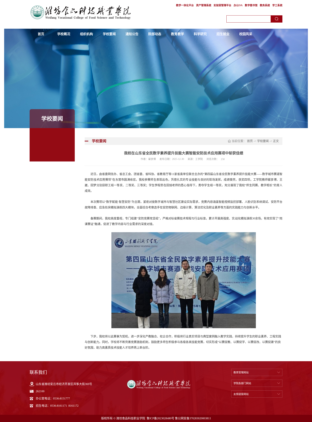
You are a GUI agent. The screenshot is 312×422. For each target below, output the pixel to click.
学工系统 (277, 5)
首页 (41, 34)
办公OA (238, 5)
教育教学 (177, 34)
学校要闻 (109, 34)
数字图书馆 (251, 5)
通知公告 (131, 34)
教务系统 (265, 5)
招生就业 (222, 34)
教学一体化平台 (185, 5)
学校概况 (63, 34)
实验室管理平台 (222, 5)
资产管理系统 (203, 5)
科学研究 (200, 34)
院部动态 (154, 34)
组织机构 (86, 34)
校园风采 (245, 34)
